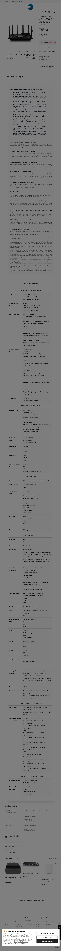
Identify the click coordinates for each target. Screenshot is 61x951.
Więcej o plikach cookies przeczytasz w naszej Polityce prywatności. (15, 942)
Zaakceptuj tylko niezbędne (47, 933)
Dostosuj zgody (47, 937)
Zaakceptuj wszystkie (47, 941)
